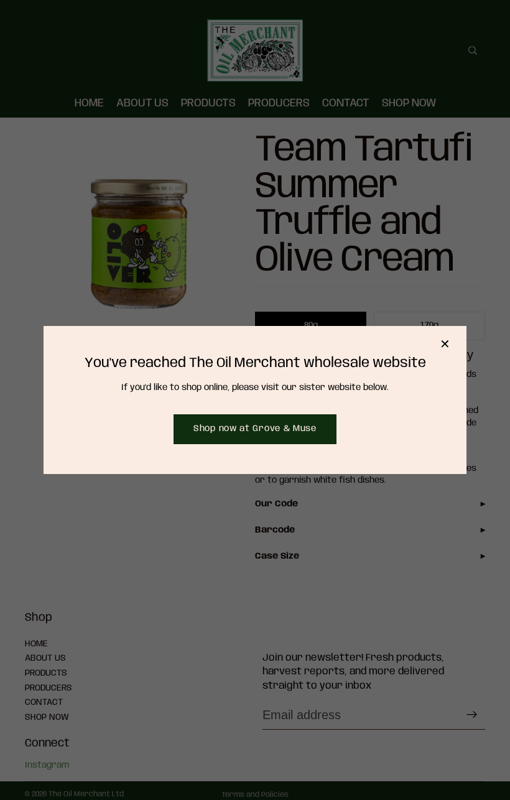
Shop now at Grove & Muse (255, 428)
